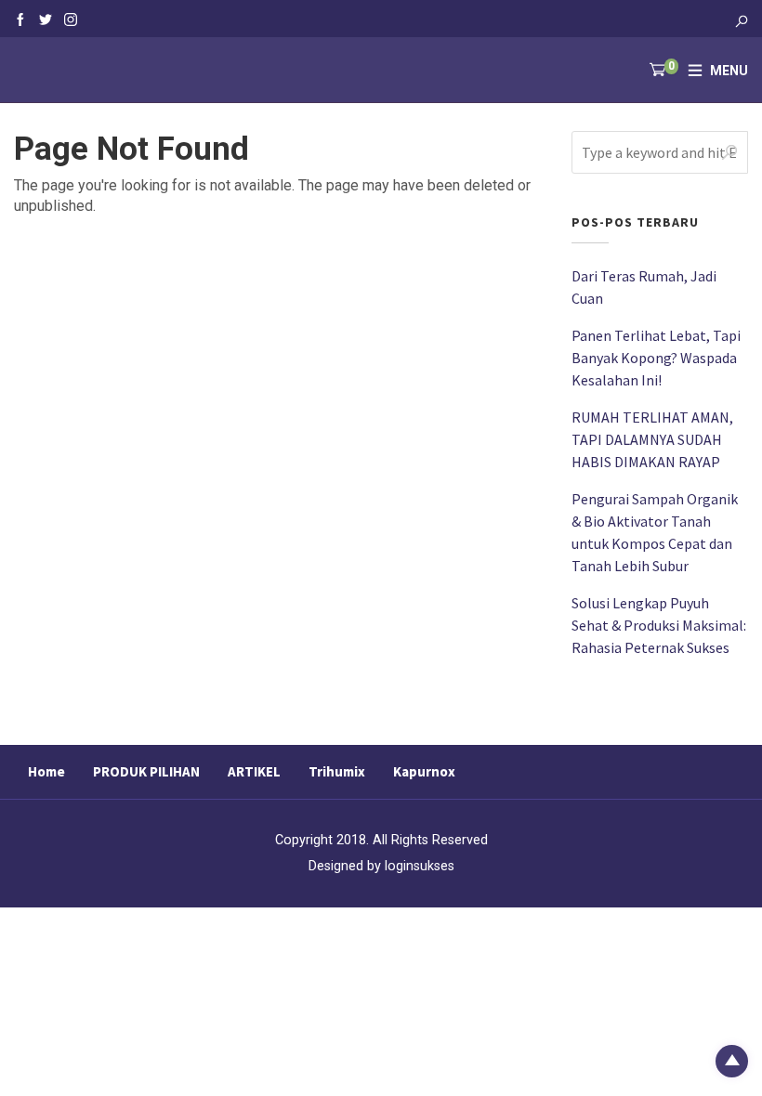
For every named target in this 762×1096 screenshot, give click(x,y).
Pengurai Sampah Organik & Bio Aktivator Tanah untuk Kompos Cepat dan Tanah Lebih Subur (655, 532)
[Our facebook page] (20, 18)
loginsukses (419, 866)
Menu (729, 70)
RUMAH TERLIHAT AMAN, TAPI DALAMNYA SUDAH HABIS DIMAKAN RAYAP (652, 439)
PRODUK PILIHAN (146, 771)
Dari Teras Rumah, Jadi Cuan (644, 287)
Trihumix (337, 771)
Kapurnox (424, 771)
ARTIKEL (254, 771)
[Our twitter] (45, 18)
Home (46, 771)
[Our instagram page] (70, 18)
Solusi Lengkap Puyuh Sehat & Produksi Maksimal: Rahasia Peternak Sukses (659, 625)
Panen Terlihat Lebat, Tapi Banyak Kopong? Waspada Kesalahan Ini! (656, 357)
